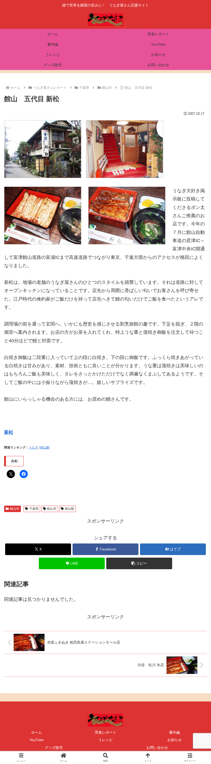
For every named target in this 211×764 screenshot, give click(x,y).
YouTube (36, 740)
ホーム (36, 732)
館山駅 (45, 447)
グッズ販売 (54, 747)
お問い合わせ (157, 747)
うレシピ (105, 740)
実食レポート (105, 732)
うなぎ (33, 447)
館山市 (14, 509)
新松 (8, 432)
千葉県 (34, 509)
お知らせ (174, 740)
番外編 (174, 732)
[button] (139, 563)
